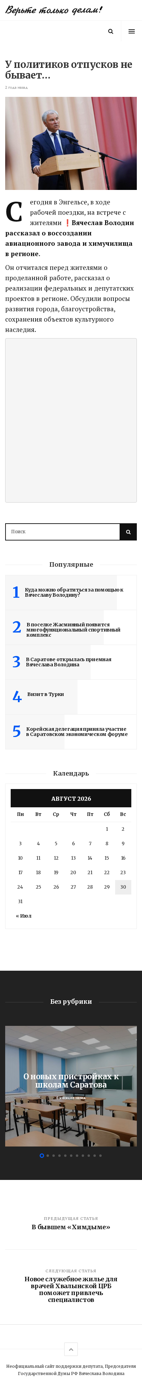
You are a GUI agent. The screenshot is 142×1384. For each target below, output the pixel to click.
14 (90, 858)
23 (123, 873)
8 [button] (83, 1155)
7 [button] (77, 1155)
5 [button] (65, 1155)
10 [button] (94, 1155)
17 (20, 873)
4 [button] (59, 1155)
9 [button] (89, 1155)
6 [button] (71, 1155)
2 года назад (16, 87)
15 (106, 858)
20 (73, 873)
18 (38, 873)
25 (38, 887)
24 (20, 887)
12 (56, 858)
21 (90, 873)
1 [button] (42, 1155)
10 (20, 858)
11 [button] (100, 1155)
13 (73, 858)
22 (107, 873)
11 (38, 858)
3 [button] (53, 1155)
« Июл (23, 916)
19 (56, 873)
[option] (71, 1086)
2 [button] (47, 1155)
